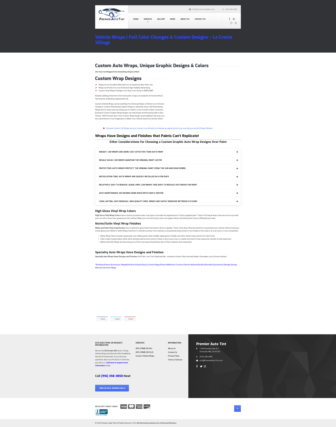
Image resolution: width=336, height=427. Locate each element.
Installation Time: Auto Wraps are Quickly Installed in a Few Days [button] (134, 176)
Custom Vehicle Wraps (145, 356)
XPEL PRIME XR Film (144, 348)
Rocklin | (201, 265)
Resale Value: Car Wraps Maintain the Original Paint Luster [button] (130, 160)
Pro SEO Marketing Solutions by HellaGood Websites (154, 423)
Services (148, 19)
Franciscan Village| (119, 265)
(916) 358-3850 (206, 357)
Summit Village (110, 268)
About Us (184, 19)
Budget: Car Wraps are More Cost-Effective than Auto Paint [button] (131, 152)
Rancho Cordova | (176, 265)
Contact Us (200, 19)
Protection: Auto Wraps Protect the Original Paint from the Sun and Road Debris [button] (142, 168)
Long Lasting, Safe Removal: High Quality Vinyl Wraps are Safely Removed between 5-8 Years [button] (148, 201)
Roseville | (209, 265)
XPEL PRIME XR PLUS (144, 352)
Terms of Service (175, 360)
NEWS (172, 19)
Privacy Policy (173, 356)
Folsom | (107, 265)
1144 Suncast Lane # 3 (210, 350)
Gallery (161, 19)
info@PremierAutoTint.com (211, 360)
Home (135, 19)
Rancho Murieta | (191, 265)
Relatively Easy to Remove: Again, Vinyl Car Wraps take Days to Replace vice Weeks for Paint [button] (148, 185)
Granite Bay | (141, 265)
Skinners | (100, 268)
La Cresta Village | (153, 265)
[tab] (168, 152)
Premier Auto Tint (108, 423)
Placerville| (165, 265)
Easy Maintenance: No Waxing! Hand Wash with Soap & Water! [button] (131, 193)
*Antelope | (99, 265)
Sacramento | (218, 265)
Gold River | (131, 265)
